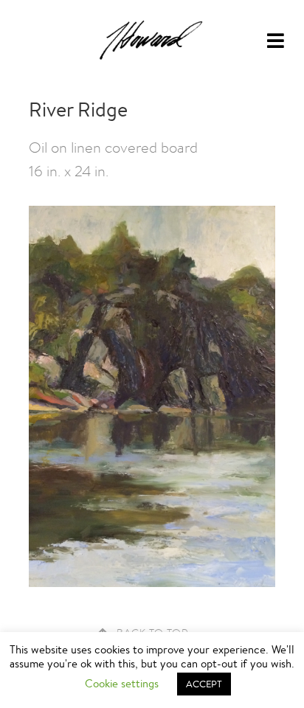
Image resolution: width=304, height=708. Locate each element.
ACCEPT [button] (204, 684)
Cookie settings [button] (122, 683)
